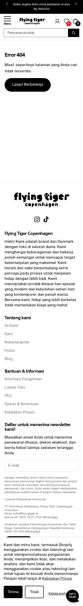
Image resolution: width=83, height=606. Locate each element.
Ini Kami (11, 326)
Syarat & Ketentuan (22, 404)
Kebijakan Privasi (57, 579)
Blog (8, 359)
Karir (9, 334)
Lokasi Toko (15, 387)
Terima (13, 592)
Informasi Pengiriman (23, 379)
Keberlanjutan (17, 342)
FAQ (8, 396)
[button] (7, 21)
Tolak (34, 592)
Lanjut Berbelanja (27, 85)
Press (10, 351)
